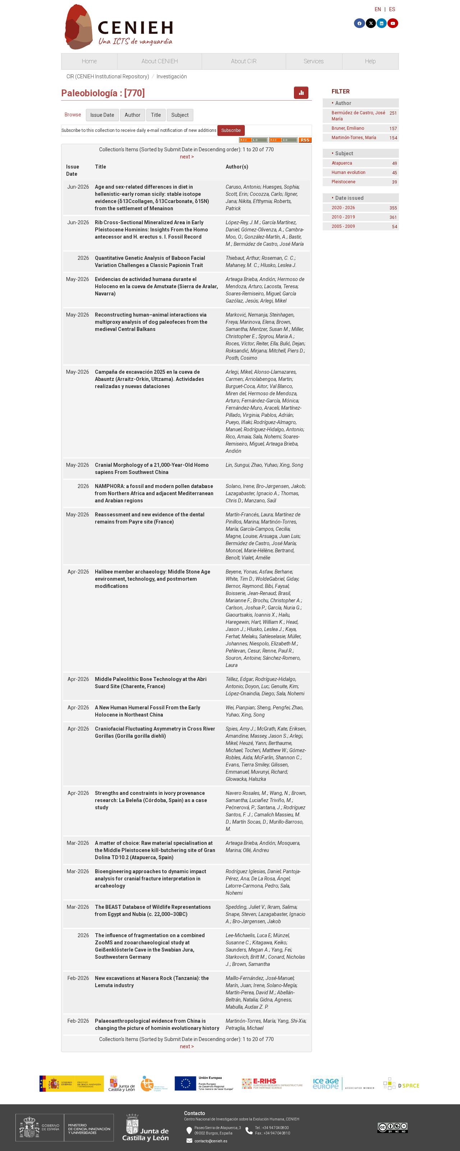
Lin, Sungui (237, 465)
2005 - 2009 (343, 226)
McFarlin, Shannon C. (277, 757)
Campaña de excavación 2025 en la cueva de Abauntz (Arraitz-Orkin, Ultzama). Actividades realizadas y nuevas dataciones (149, 379)
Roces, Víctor (240, 343)
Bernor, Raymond (244, 586)
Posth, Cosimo (241, 358)
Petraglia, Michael (244, 1028)
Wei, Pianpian (240, 707)
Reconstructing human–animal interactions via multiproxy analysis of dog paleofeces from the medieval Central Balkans (151, 322)
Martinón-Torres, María (250, 1021)
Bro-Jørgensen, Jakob (280, 486)
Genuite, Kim (284, 686)
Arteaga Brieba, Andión (250, 279)
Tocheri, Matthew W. (265, 750)
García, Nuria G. (284, 608)
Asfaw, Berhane (275, 572)
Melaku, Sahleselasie (263, 636)
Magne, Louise (241, 536)
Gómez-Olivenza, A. (262, 229)
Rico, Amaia (238, 436)
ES (392, 9)
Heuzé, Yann (252, 743)
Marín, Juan (238, 985)
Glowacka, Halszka (246, 779)
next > (187, 157)
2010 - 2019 (343, 217)
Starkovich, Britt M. (246, 957)
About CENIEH (160, 61)
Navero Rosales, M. (246, 793)
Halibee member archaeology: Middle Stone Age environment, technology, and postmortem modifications (152, 579)
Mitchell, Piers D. (286, 351)
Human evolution (348, 172)
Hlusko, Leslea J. (279, 265)
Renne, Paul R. (277, 651)
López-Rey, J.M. (243, 222)
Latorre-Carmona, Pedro (252, 886)
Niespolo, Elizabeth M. (273, 643)
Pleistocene (343, 181)
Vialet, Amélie (256, 558)
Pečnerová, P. (240, 807)
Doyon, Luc (257, 686)
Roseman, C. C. (278, 258)
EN (378, 9)
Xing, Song (291, 465)
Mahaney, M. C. (242, 265)
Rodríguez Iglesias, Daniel (253, 871)
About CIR (244, 61)
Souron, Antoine (243, 658)
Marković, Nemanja (246, 315)
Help (370, 61)
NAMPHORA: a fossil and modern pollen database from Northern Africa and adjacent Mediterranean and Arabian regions (154, 493)
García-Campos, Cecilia (265, 529)
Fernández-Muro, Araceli (252, 408)
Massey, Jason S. (269, 736)
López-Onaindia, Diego (250, 693)
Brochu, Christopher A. (277, 600)
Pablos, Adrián (277, 415)
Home (89, 61)
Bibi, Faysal (277, 586)
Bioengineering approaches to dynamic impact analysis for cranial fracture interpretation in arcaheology (150, 879)
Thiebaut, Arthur (242, 258)
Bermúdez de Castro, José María (269, 244)
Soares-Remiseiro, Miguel (253, 293)
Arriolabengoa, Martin (268, 379)
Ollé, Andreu (256, 850)
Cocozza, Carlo (266, 194)
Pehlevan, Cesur (243, 651)
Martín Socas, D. (249, 822)
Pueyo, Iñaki (239, 422)
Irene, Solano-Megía (274, 985)
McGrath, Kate (272, 729)
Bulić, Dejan (292, 343)
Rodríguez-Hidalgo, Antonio (273, 429)
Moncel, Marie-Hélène (249, 550)
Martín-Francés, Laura (249, 514)
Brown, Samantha (251, 964)
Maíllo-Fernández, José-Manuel (260, 978)
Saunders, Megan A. (247, 950)
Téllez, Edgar (239, 679)
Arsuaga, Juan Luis (279, 536)
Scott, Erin (237, 194)
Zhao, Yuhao (264, 465)
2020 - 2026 (343, 207)
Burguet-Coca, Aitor (246, 386)
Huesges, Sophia (281, 187)
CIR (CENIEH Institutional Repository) (107, 76)
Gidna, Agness (275, 1000)
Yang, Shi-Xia (291, 1021)
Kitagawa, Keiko (269, 942)
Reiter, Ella (267, 343)
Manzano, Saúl (260, 500)
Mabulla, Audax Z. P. (247, 1007)
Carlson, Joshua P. (246, 608)
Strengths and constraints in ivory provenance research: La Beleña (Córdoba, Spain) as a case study (151, 800)
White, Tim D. (239, 579)
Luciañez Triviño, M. (270, 800)
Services (314, 61)
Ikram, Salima (281, 907)
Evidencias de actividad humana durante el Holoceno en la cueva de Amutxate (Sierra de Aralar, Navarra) (156, 286)
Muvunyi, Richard (269, 772)
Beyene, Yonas (241, 572)
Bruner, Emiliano (348, 128)
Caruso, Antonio (243, 187)
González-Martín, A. (265, 237)
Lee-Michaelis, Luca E (248, 935)
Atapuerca (342, 163)
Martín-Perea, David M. (250, 992)
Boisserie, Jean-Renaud (251, 593)
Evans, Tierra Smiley (247, 765)
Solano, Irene (240, 486)
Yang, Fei (281, 950)
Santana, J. (269, 807)
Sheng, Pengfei (273, 707)
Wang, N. (279, 793)
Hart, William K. (267, 622)
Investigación (172, 76)
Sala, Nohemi (267, 436)
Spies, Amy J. (240, 729)
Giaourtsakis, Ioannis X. (251, 615)
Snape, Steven (241, 914)
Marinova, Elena (257, 322)
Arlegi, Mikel (273, 301)
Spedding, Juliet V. (245, 907)
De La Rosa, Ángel (270, 878)
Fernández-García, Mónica (270, 401)
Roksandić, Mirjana (246, 351)
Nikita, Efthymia (255, 201)
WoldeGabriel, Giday (277, 579)
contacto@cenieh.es (211, 1141)
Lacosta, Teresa (281, 286)
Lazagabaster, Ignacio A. (252, 493)
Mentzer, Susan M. (269, 329)
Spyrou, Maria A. (276, 336)
